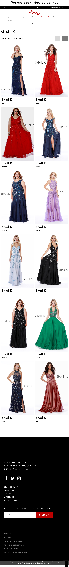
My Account (39, 7)
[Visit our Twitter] (13, 478)
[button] (56, 7)
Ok (66, 563)
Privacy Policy (11, 549)
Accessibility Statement (16, 553)
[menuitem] (40, 7)
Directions (10, 501)
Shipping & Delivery (14, 541)
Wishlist (9, 490)
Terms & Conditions (14, 545)
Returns (8, 537)
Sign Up (44, 515)
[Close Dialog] (2, 564)
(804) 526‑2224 (8, 7)
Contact (8, 534)
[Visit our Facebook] (6, 478)
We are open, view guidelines (34, 2)
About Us (9, 494)
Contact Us (11, 497)
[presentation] (17, 70)
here (49, 563)
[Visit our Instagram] (19, 478)
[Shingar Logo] (14, 452)
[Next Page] (39, 430)
